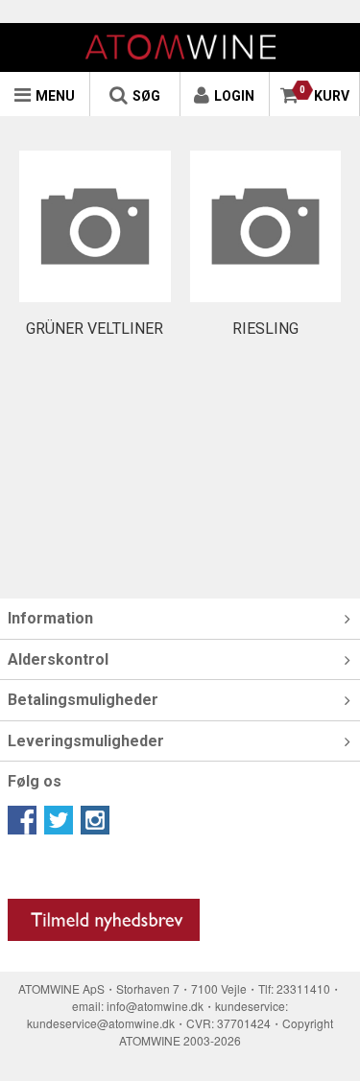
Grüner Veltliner (94, 328)
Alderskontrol (58, 659)
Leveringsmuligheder (86, 741)
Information (50, 618)
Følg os (34, 781)
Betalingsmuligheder (83, 700)
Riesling (265, 328)
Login (234, 96)
